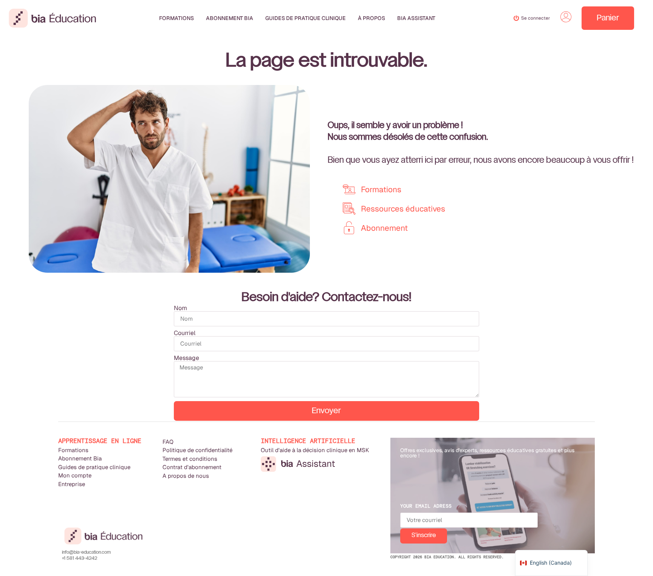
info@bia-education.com (86, 552)
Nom (180, 308)
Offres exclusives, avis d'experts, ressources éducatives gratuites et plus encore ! (487, 453)
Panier (608, 18)
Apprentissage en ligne (99, 441)
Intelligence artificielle (308, 441)
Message (186, 358)
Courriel (184, 333)
